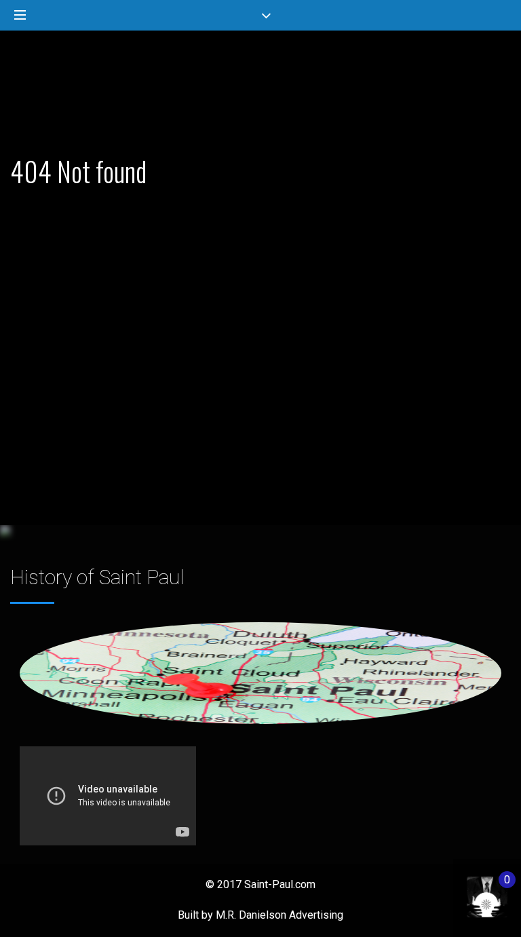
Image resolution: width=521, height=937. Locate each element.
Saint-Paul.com (279, 884)
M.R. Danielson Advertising (279, 915)
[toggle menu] (20, 15)
